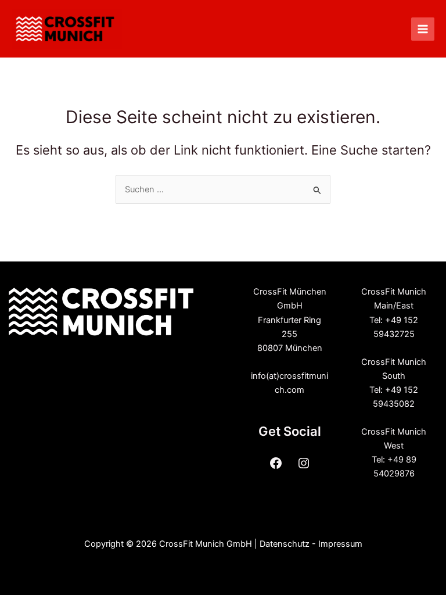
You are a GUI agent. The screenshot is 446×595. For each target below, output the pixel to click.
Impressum (340, 544)
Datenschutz (285, 544)
